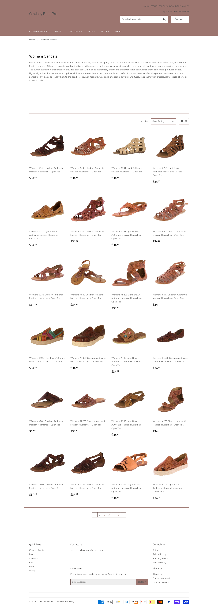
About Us (157, 574)
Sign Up (142, 582)
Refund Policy (159, 554)
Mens (58, 31)
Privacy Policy (159, 562)
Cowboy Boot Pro (43, 13)
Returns (156, 550)
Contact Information (162, 578)
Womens (74, 31)
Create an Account (181, 11)
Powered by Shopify (65, 601)
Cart (182, 18)
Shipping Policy (160, 558)
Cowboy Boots (38, 31)
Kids (90, 31)
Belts (104, 31)
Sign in (166, 11)
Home (32, 39)
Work (118, 31)
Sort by (144, 121)
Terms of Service (161, 582)
